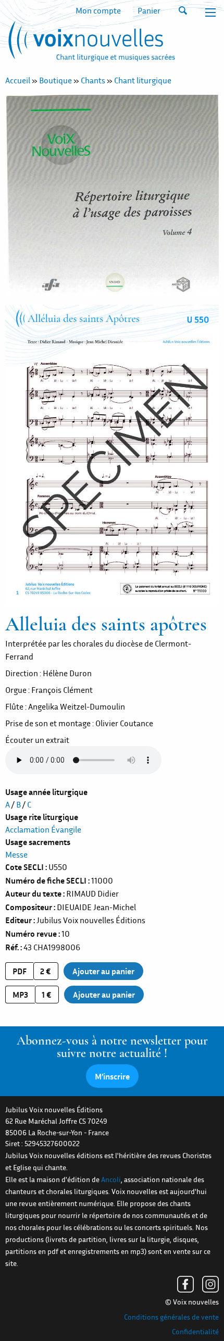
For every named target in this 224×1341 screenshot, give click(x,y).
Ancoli (111, 1179)
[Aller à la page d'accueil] (90, 43)
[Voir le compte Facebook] (185, 1284)
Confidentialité (195, 1331)
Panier (149, 10)
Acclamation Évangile (43, 829)
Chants (93, 80)
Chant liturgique (142, 80)
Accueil (17, 80)
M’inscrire (112, 1076)
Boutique (55, 80)
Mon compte (98, 10)
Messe (16, 854)
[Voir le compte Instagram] (210, 1284)
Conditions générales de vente (171, 1317)
